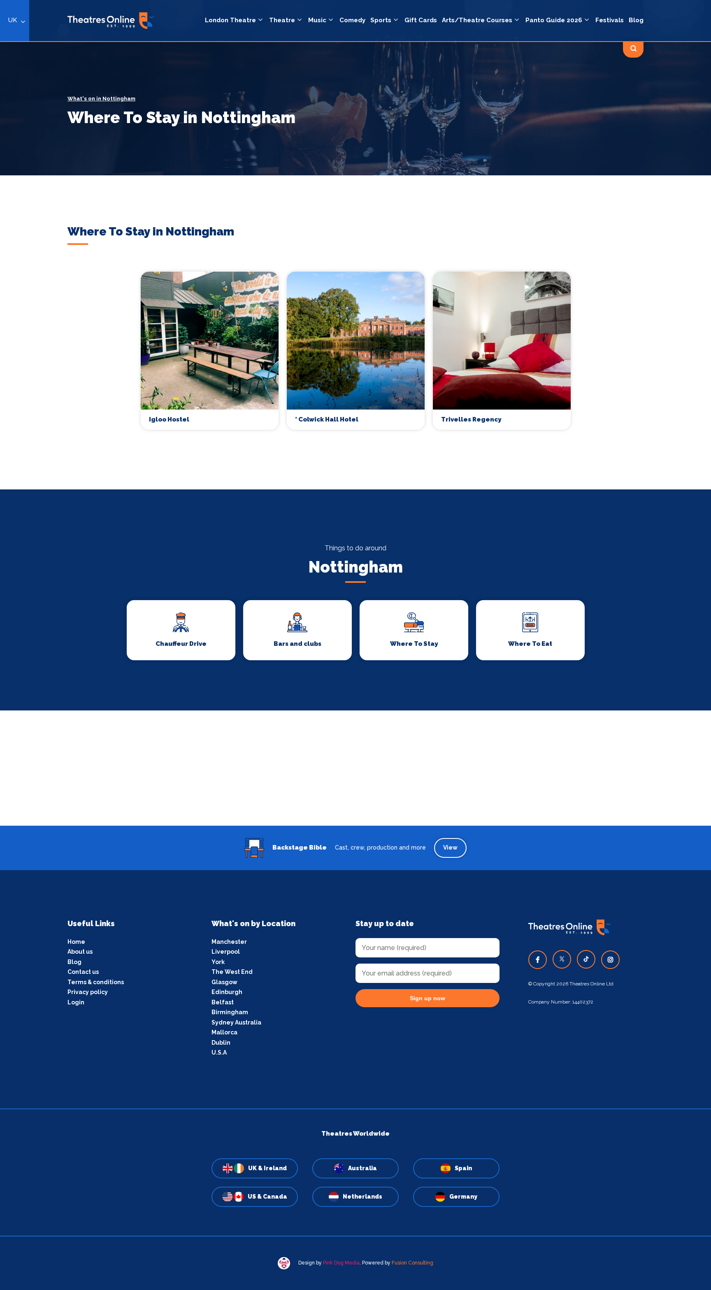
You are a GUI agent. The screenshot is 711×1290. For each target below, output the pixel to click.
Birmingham (229, 1012)
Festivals (609, 20)
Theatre (282, 20)
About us (80, 951)
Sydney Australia (236, 1022)
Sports (380, 20)
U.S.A (219, 1052)
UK (12, 20)
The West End (232, 972)
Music (317, 20)
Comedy (352, 20)
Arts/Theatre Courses (477, 20)
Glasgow (224, 982)
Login (75, 1002)
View (450, 847)
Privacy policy (87, 992)
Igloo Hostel (169, 419)
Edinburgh (226, 992)
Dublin (220, 1042)
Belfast (222, 1002)
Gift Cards (420, 20)
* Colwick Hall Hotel (326, 419)
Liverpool (225, 951)
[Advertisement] (355, 768)
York (218, 962)
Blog (636, 20)
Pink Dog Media (341, 1263)
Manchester (229, 941)
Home (76, 941)
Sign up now (427, 998)
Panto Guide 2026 (553, 20)
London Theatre (230, 20)
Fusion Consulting (412, 1263)
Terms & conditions (95, 982)
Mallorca (224, 1032)
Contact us (83, 972)
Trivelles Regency (471, 419)
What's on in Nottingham (101, 98)
